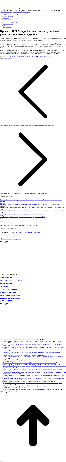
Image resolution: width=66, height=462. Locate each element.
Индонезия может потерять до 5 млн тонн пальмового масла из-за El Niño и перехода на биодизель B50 (33, 356)
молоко (5, 58)
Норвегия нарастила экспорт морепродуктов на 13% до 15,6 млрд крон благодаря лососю (29, 389)
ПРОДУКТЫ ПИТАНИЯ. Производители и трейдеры (25, 232)
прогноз (10, 58)
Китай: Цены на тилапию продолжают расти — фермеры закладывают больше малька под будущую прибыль (32, 207)
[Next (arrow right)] (2, 461)
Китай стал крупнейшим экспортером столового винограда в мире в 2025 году (23, 217)
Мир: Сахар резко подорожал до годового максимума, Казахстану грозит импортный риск (30, 364)
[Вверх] (33, 458)
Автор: (19, 56)
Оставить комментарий (43, 56)
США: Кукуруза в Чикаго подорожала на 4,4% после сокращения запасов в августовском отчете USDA (33, 375)
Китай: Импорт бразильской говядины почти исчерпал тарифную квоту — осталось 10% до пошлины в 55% (32, 210)
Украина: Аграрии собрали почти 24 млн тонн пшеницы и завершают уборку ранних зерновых (31, 352)
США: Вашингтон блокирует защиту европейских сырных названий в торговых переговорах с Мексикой (34, 349)
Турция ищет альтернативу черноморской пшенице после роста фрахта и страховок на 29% (30, 347)
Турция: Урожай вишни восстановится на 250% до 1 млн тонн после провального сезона (29, 363)
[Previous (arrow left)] (0, 461)
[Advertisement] (31, 4)
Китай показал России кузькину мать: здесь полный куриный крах (23, 355)
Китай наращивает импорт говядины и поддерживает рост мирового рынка (22, 214)
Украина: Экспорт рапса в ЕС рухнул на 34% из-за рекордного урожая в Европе (26, 381)
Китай (7, 56)
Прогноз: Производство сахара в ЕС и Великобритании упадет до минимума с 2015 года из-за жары (32, 344)
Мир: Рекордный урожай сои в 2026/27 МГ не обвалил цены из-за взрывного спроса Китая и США (32, 369)
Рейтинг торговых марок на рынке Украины (14, 235)
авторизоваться (33, 225)
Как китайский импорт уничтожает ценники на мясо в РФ (20, 339)
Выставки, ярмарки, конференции (11, 239)
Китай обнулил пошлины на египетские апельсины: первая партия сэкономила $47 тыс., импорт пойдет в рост (32, 204)
